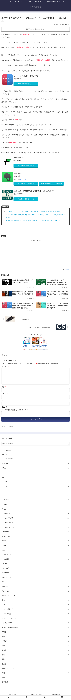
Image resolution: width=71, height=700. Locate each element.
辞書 (4, 236)
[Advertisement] (18, 254)
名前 (3, 387)
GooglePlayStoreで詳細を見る (51, 183)
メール (4, 393)
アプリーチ (23, 179)
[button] (67, 444)
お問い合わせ (12, 694)
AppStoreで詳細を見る (26, 84)
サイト (3, 400)
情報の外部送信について (58, 694)
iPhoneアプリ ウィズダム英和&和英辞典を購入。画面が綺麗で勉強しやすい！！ (34, 211)
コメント (5, 366)
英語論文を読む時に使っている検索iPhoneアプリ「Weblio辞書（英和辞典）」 (33, 221)
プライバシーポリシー (35, 694)
